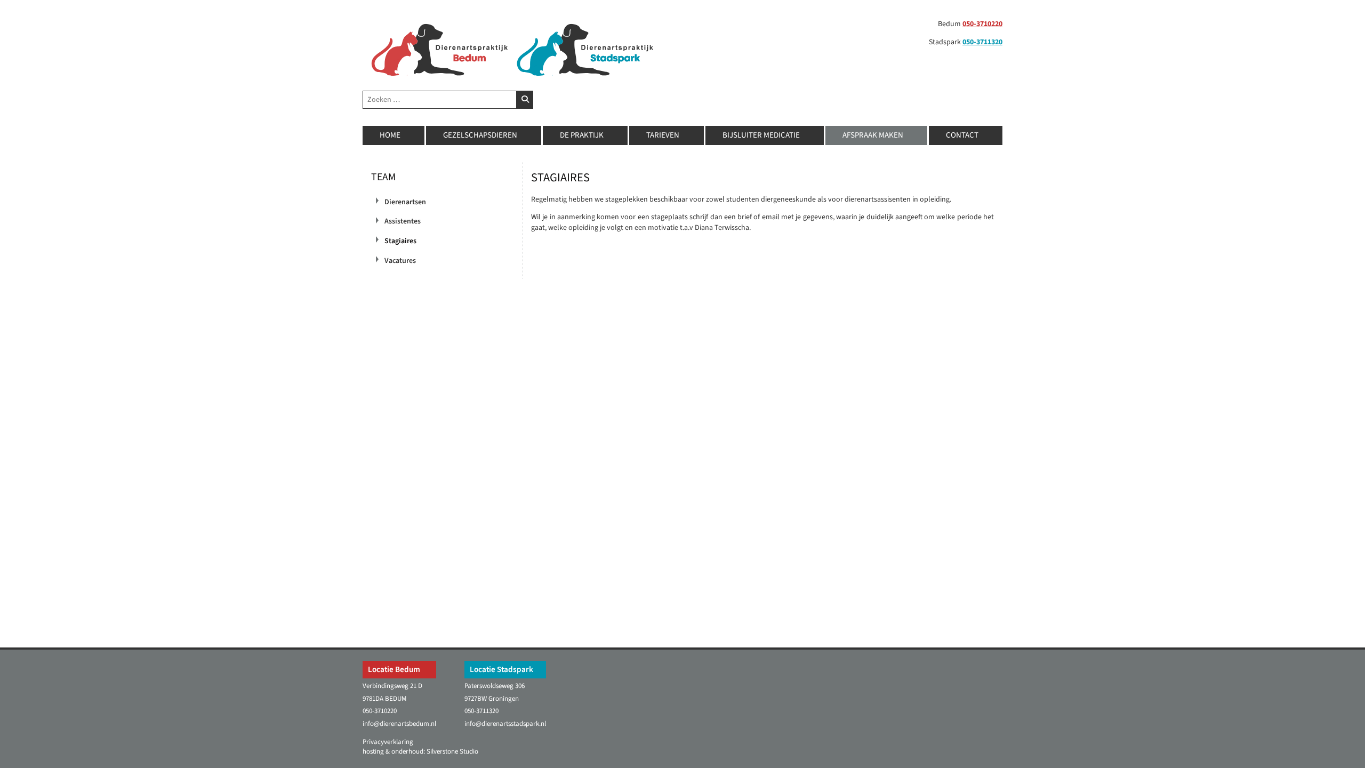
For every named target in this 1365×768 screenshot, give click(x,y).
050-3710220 (982, 24)
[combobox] (440, 100)
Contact (962, 135)
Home (390, 135)
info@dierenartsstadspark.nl (505, 724)
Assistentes (402, 221)
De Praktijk (582, 135)
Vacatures (400, 260)
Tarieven (662, 135)
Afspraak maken (872, 135)
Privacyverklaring (388, 742)
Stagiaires (400, 241)
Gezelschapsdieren (480, 135)
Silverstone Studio (452, 751)
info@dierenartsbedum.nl (399, 724)
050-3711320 (982, 42)
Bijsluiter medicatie (761, 135)
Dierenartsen (405, 202)
